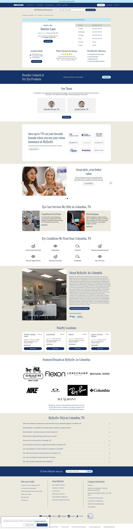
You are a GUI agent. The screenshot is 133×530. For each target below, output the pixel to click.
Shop (109, 5)
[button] (51, 105)
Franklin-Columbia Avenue (29, 331)
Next (85, 1)
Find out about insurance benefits (31, 486)
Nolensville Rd (50, 330)
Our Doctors (56, 486)
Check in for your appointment (30, 480)
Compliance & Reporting (95, 496)
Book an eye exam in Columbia (79, 303)
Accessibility (91, 502)
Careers (90, 480)
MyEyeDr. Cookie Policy (40, 521)
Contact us (24, 495)
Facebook (54, 511)
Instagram (64, 511)
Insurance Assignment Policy (50, 522)
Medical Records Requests (96, 499)
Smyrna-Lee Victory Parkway (97, 331)
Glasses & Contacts (58, 483)
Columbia (40, 15)
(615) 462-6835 (94, 340)
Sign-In (117, 5)
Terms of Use (64, 522)
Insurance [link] (50, 5)
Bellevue (71, 330)
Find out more (34, 149)
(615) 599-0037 (27, 340)
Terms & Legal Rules (94, 522)
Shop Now (106, 77)
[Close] (47, 518)
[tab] (66, 419)
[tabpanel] (66, 179)
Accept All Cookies (42, 524)
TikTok (81, 511)
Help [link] (65, 5)
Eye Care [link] (30, 5)
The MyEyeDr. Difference (60, 492)
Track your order (26, 489)
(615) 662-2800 (72, 339)
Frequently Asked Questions (96, 61)
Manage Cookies (30, 524)
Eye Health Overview (58, 480)
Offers (59, 5)
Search (89, 466)
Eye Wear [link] (40, 5)
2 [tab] (67, 193)
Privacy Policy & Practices (79, 522)
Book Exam (101, 5)
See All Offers (89, 182)
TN (35, 15)
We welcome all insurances (44, 10)
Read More (44, 220)
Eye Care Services (93, 56)
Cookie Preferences (109, 522)
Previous (48, 1)
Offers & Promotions (58, 489)
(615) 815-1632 (49, 339)
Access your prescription (28, 483)
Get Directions (36, 61)
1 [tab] (65, 193)
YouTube (44, 511)
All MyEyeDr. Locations (27, 15)
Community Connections (95, 493)
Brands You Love (93, 59)
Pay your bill (25, 492)
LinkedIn (72, 511)
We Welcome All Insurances (96, 54)
